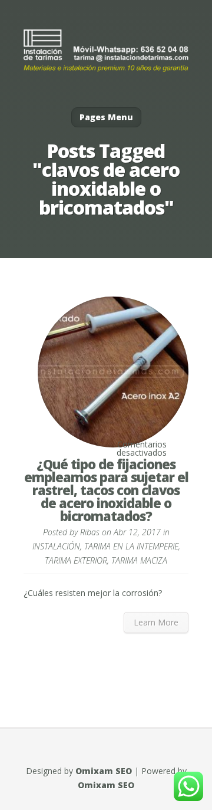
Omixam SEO (103, 770)
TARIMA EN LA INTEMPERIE (131, 546)
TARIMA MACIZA (139, 560)
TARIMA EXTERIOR (76, 560)
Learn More (156, 622)
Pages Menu (106, 117)
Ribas (90, 532)
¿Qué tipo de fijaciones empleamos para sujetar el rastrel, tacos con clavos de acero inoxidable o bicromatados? (106, 490)
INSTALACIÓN (56, 546)
